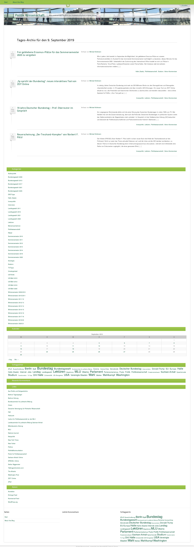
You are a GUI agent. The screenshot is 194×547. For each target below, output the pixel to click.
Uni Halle (38, 375)
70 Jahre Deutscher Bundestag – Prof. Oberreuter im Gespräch (45, 109)
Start (6, 2)
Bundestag (45, 368)
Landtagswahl (47, 372)
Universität (48, 375)
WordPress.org (13, 502)
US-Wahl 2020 (12, 289)
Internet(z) (11, 205)
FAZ (9, 412)
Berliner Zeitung (13, 398)
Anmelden (11, 492)
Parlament (96, 371)
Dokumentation (146, 369)
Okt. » (16, 360)
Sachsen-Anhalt (168, 371)
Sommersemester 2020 (15, 257)
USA (66, 375)
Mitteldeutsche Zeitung (15, 426)
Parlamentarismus (111, 372)
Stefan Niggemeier (14, 464)
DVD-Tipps (11, 194)
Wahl (92, 374)
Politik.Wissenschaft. (30, 15)
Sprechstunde (181, 372)
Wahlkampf (109, 375)
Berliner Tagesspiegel (15, 395)
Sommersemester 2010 (15, 236)
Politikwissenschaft (151, 71)
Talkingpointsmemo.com (16, 468)
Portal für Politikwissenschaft (17, 454)
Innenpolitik (140, 98)
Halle (180, 368)
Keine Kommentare (171, 71)
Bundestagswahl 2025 (15, 191)
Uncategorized (12, 271)
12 (99, 346)
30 (21, 355)
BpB (34, 369)
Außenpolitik (12, 174)
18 (73, 349)
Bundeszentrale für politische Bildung (82, 369)
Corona (96, 369)
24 (47, 352)
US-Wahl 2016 (12, 285)
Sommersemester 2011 (15, 240)
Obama (85, 371)
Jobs (30, 372)
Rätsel (10, 233)
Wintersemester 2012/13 (16, 303)
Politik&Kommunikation (15, 450)
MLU (78, 371)
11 (73, 346)
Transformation (22, 375)
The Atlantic (12, 471)
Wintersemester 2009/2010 (16, 292)
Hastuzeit (11, 416)
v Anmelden (184, 5)
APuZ (10, 369)
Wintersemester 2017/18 (16, 317)
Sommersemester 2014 (15, 250)
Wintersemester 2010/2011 (16, 296)
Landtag (37, 371)
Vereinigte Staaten (79, 375)
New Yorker (11, 443)
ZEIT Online (12, 478)
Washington (123, 375)
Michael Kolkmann (95, 52)
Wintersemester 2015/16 (16, 313)
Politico (10, 447)
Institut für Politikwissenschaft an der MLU (21, 419)
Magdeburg (70, 372)
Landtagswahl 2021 (14, 215)
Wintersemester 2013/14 (16, 306)
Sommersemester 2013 (15, 247)
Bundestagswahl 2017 (15, 184)
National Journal (13, 433)
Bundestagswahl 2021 (15, 187)
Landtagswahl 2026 (14, 219)
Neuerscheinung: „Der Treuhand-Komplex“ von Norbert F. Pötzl (47, 136)
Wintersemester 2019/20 (16, 320)
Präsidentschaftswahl (154, 372)
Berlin (28, 368)
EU (167, 368)
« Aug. (10, 360)
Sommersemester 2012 (15, 243)
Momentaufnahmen (14, 226)
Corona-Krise (104, 369)
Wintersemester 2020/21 (16, 324)
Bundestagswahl (62, 368)
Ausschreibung (18, 369)
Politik (127, 372)
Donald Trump (158, 368)
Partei (121, 372)
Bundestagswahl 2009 (15, 177)
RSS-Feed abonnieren (68, 5)
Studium (160, 71)
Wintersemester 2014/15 (16, 310)
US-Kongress (58, 375)
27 (124, 352)
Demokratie (114, 369)
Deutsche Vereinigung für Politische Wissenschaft (24, 409)
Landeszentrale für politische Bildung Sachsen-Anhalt (25, 423)
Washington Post (13, 475)
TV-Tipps (11, 268)
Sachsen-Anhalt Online (15, 457)
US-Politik (11, 275)
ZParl (10, 482)
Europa (173, 368)
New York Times (13, 440)
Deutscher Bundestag (130, 368)
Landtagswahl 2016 (14, 212)
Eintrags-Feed (12, 495)
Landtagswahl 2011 (14, 208)
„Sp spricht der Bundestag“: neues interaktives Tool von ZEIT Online (46, 82)
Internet (23, 372)
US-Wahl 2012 (12, 282)
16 (21, 349)
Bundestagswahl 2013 (15, 180)
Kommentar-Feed (13, 498)
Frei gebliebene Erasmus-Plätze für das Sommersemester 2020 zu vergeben (48, 53)
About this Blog (18, 2)
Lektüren (147, 98)
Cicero (10, 405)
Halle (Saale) (140, 71)
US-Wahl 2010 (12, 278)
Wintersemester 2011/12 (16, 299)
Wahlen (99, 375)
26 (99, 352)
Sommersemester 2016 (15, 254)
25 (73, 352)
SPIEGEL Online (13, 461)
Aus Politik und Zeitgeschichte (18, 391)
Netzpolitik (11, 436)
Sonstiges (11, 261)
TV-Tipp (30, 375)
